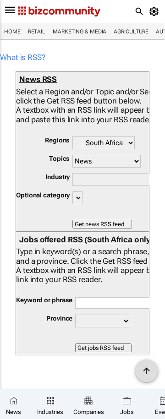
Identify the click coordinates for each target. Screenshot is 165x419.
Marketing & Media (79, 31)
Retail (36, 31)
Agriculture (131, 31)
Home (12, 31)
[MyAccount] (155, 11)
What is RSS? (22, 57)
